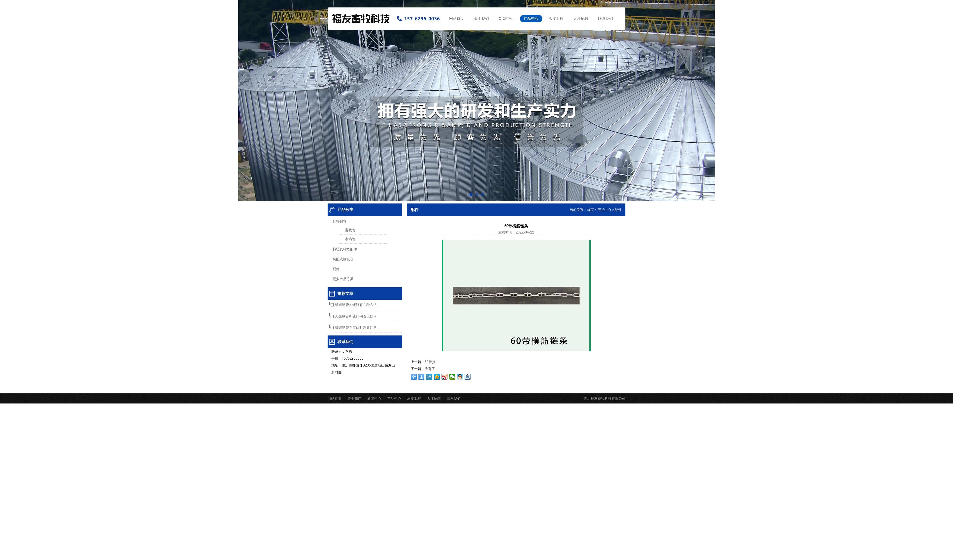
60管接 (430, 362)
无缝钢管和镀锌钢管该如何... (357, 316)
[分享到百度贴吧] (468, 377)
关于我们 (481, 18)
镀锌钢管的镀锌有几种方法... (357, 305)
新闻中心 (506, 18)
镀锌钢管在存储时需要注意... (357, 328)
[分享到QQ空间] (437, 377)
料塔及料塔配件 (345, 249)
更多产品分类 (343, 279)
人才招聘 (580, 18)
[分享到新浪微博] (445, 377)
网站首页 (456, 18)
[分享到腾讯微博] (429, 377)
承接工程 (555, 18)
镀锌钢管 (339, 221)
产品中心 (531, 18)
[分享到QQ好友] (460, 377)
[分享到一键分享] (421, 377)
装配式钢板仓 (343, 259)
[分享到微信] (452, 377)
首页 (590, 210)
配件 (336, 269)
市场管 (350, 239)
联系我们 (605, 18)
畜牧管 (350, 230)
